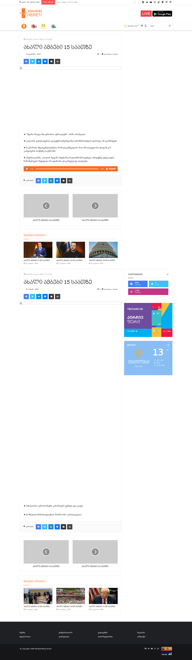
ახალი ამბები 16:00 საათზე (69, 260)
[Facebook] (26, 61)
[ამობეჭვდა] (57, 61)
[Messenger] (45, 61)
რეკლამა (141, 632)
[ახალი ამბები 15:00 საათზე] (103, 250)
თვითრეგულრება (105, 636)
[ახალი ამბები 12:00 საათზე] (70, 596)
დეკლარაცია (25, 636)
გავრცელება (64, 636)
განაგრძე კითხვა (85, 515)
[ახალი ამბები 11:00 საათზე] (103, 596)
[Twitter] (32, 61)
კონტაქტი (141, 636)
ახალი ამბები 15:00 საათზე (102, 260)
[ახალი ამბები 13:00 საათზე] (38, 596)
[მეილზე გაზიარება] (51, 61)
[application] (71, 168)
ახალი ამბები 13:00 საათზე (66, 2)
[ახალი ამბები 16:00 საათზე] (70, 250)
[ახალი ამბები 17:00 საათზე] (38, 250)
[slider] (112, 168)
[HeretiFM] (34, 12)
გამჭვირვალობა (65, 632)
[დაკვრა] (27, 169)
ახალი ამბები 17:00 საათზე (37, 260)
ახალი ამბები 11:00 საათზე (102, 606)
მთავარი (28, 39)
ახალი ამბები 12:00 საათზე (69, 606)
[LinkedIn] (38, 61)
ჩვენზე (22, 632)
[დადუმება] (107, 169)
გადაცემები (103, 632)
